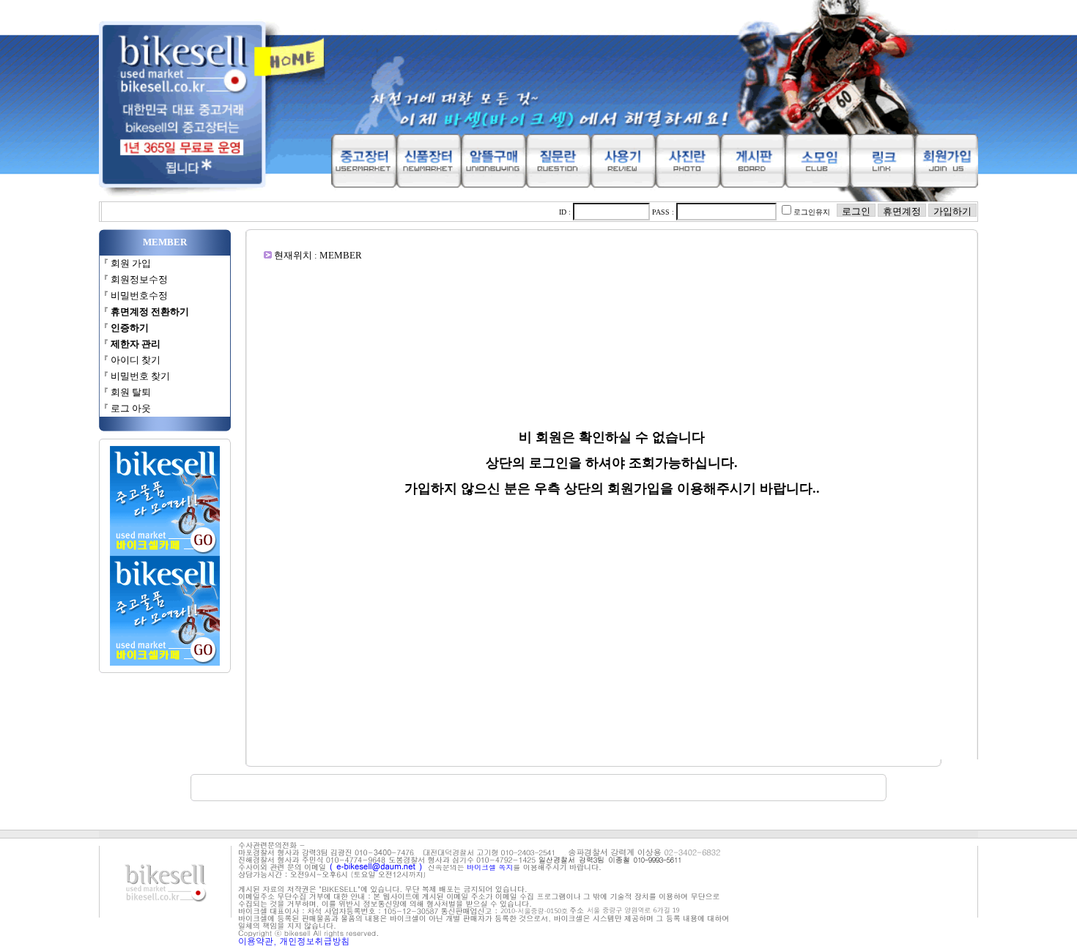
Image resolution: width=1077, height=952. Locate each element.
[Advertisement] (611, 294)
